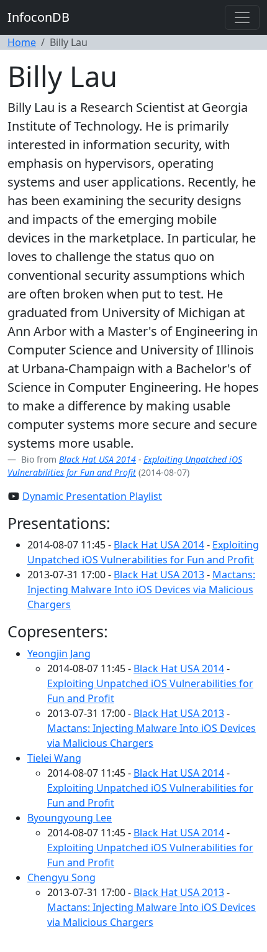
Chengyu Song (61, 877)
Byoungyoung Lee (69, 818)
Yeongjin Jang (59, 653)
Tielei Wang (54, 758)
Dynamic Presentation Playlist (92, 496)
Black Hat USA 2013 (159, 574)
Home (21, 42)
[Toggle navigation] (242, 17)
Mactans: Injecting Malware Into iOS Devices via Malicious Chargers (141, 589)
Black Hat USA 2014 (97, 459)
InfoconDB (38, 17)
